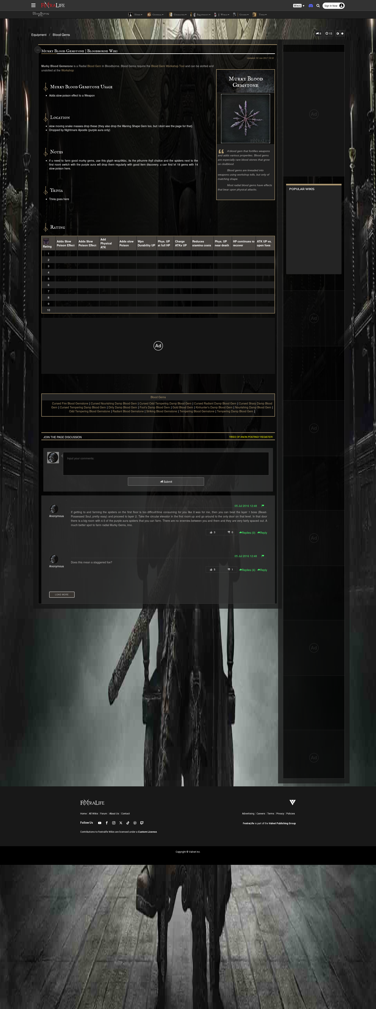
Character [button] (179, 14)
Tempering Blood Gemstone (197, 411)
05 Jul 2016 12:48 (246, 506)
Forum (103, 813)
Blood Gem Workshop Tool (167, 66)
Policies (290, 813)
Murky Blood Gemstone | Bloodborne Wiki (79, 51)
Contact (125, 813)
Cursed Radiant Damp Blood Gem (215, 403)
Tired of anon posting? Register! (251, 436)
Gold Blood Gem (183, 407)
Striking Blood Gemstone (161, 411)
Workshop (67, 70)
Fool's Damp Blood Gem (155, 407)
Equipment (38, 34)
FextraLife (248, 823)
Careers (261, 813)
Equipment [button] (202, 14)
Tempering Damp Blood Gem (235, 411)
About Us (114, 813)
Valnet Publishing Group (282, 823)
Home (83, 813)
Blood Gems (61, 34)
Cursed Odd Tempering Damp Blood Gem (165, 403)
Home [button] (137, 14)
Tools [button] (261, 14)
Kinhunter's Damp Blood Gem (214, 407)
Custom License (147, 832)
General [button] (157, 14)
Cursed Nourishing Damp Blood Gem (114, 403)
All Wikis (93, 813)
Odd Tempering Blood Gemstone (89, 411)
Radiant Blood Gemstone (128, 411)
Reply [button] (263, 533)
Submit (167, 482)
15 (330, 33)
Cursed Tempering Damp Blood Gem (83, 407)
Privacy (280, 813)
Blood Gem (94, 66)
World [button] (223, 14)
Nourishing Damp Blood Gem (253, 407)
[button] (299, 5)
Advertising (248, 813)
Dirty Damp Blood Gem (122, 407)
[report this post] (262, 506)
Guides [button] (243, 14)
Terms (270, 813)
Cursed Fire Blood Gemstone (70, 403)
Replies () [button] (248, 533)
